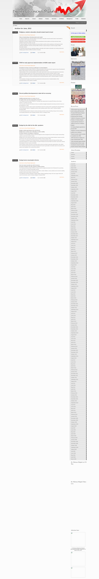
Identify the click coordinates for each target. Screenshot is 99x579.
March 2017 (73, 251)
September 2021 (74, 175)
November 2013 (74, 329)
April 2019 (73, 206)
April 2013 (73, 342)
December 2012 (74, 350)
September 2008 (74, 447)
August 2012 (73, 358)
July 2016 (73, 266)
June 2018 (73, 224)
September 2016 (74, 263)
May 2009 (73, 431)
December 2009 (74, 418)
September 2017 (74, 239)
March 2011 (73, 391)
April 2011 (73, 389)
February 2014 (74, 323)
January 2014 (74, 325)
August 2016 (73, 264)
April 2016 (73, 272)
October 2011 (74, 377)
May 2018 (73, 226)
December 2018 (74, 214)
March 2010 (73, 412)
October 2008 (74, 445)
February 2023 (74, 169)
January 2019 (74, 212)
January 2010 (74, 416)
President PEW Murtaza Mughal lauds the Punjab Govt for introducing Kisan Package (78, 114)
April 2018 (73, 228)
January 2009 (74, 439)
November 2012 (74, 352)
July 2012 (73, 360)
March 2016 (73, 274)
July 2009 (73, 428)
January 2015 (74, 301)
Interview (73, 154)
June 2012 (73, 362)
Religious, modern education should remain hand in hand (36, 32)
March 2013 (73, 344)
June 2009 (73, 430)
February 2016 (74, 276)
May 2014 (73, 317)
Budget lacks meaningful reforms (29, 160)
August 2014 (73, 311)
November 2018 (74, 216)
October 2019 (74, 198)
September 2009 (74, 424)
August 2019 (73, 202)
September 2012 (74, 356)
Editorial (40, 18)
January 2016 (74, 278)
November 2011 (74, 375)
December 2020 (74, 183)
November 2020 (74, 185)
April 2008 (73, 457)
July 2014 (73, 313)
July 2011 (73, 383)
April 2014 (73, 319)
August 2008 (73, 449)
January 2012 (74, 371)
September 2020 (74, 189)
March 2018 (73, 230)
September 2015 (74, 286)
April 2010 (73, 410)
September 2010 (74, 402)
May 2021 (73, 177)
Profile (76, 18)
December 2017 (74, 233)
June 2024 (73, 165)
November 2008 (74, 443)
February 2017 (74, 253)
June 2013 (73, 338)
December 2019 (74, 195)
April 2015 (73, 296)
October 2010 (74, 400)
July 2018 (73, 222)
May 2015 (73, 294)
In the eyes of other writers (78, 33)
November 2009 (74, 420)
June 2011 (73, 385)
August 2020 (73, 191)
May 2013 (73, 340)
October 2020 (74, 187)
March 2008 (73, 459)
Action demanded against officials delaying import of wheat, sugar (78, 142)
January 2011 (74, 395)
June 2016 (73, 268)
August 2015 (73, 288)
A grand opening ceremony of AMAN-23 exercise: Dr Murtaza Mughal (77, 123)
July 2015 (73, 290)
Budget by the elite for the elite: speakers (31, 125)
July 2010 (73, 404)
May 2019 (73, 204)
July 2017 (73, 243)
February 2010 (74, 414)
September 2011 (74, 379)
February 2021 (74, 179)
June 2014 (73, 315)
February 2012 (74, 369)
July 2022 (73, 173)
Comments (42, 52)
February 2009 (74, 437)
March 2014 (73, 321)
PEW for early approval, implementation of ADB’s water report (37, 62)
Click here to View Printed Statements (27, 35)
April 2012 (73, 365)
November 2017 (74, 235)
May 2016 (73, 270)
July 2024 (73, 163)
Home (20, 18)
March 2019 (73, 208)
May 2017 (73, 247)
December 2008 (74, 441)
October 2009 (74, 422)
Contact (34, 18)
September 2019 (74, 200)
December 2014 (74, 303)
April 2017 (73, 249)
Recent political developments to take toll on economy (35, 93)
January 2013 (74, 348)
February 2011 (74, 393)
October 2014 (74, 307)
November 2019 (74, 197)
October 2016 (74, 261)
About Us (27, 18)
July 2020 (73, 193)
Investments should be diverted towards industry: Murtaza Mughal (78, 145)
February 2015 (74, 299)
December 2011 (74, 373)
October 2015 (74, 284)
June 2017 (73, 245)
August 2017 (73, 241)
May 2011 (73, 387)
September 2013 (74, 332)
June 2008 (73, 453)
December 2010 (74, 396)
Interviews (54, 18)
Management (69, 18)
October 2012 (74, 354)
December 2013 (74, 327)
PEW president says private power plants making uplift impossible (78, 110)
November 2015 (74, 282)
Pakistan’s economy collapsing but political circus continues (78, 131)
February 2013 (74, 346)
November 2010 (74, 398)
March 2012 (73, 367)
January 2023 (74, 171)
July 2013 (73, 336)
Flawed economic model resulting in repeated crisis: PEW (78, 135)
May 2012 (73, 363)
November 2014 (74, 305)
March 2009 (73, 435)
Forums (47, 18)
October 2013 (74, 330)
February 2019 (74, 210)
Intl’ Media (61, 18)
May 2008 (73, 455)
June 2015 (73, 292)
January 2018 (74, 231)
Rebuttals (83, 18)
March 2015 (73, 297)
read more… (62, 52)
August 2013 (73, 334)
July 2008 (73, 451)
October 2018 (74, 218)
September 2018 (74, 220)
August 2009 (73, 426)
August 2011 (73, 381)
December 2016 (74, 257)
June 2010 (73, 406)
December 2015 (74, 280)
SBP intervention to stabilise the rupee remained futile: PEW (77, 138)
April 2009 (73, 433)
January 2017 (74, 255)
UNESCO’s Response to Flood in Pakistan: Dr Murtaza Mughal (78, 119)
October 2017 (74, 237)
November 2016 (74, 259)
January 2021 (74, 181)
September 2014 (74, 309)
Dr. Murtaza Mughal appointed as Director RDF (78, 128)
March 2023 (73, 167)
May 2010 (73, 408)
